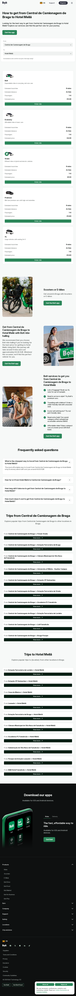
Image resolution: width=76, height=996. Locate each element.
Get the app (10, 32)
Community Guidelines (10, 975)
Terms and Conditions (10, 954)
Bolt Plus (7, 899)
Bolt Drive (7, 882)
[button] (69, 462)
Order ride (37, 104)
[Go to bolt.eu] (4, 3)
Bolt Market (7, 890)
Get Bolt (49, 839)
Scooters (7, 874)
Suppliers (6, 950)
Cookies (5, 967)
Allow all (45, 984)
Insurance (6, 963)
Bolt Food (7, 886)
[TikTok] (29, 945)
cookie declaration (61, 990)
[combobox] (38, 45)
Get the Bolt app (52, 303)
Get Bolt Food (18, 985)
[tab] (47, 817)
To (4, 50)
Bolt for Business (9, 894)
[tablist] (51, 817)
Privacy (5, 959)
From (4, 41)
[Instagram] (19, 945)
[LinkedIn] (24, 945)
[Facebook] (10, 945)
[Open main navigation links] (72, 3)
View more (36, 538)
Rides (5, 869)
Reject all (64, 984)
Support (52, 3)
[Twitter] (15, 945)
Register (63, 3)
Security (5, 971)
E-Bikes (6, 878)
